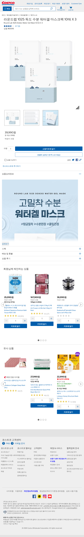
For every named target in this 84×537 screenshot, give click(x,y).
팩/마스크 (34, 15)
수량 (5, 148)
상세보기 (5, 244)
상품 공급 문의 (72, 452)
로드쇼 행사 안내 (56, 468)
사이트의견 (37, 462)
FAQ (35, 452)
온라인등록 (21, 462)
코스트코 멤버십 (24, 448)
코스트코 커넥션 (6, 468)
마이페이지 (21, 465)
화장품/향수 (24, 15)
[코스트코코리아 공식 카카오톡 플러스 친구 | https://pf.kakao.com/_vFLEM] (39, 497)
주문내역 (20, 469)
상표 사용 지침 (72, 491)
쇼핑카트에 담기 (49, 149)
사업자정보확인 (71, 508)
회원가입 (20, 452)
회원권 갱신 (21, 455)
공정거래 (70, 462)
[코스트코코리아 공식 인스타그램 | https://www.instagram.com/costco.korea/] (45, 497)
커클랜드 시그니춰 (7, 461)
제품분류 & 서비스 (7, 465)
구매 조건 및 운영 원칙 (74, 455)
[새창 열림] (5, 513)
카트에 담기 (15, 326)
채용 (2, 471)
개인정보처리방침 (31, 491)
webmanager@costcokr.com (30, 508)
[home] (8, 3)
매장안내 (53, 452)
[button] (52, 9)
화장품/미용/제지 (13, 15)
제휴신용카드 (21, 472)
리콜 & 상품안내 (39, 459)
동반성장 (70, 465)
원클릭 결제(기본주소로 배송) (48, 155)
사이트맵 (9, 491)
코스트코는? (5, 452)
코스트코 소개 (7, 448)
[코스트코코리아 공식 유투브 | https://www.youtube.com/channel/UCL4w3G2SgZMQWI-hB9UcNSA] (50, 497)
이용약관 (18, 491)
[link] (73, 159)
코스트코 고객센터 (11, 439)
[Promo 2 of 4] (41, 340)
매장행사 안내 (55, 465)
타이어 (52, 471)
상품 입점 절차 (72, 459)
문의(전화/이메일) (40, 455)
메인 (3, 15)
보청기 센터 (54, 455)
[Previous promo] (3, 305)
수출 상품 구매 (39, 465)
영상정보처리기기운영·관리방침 (52, 491)
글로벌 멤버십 (22, 475)
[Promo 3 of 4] (43, 340)
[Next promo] (81, 305)
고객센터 (38, 448)
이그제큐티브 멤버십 (24, 459)
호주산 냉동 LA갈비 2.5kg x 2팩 (41, 305)
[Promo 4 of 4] (45, 340)
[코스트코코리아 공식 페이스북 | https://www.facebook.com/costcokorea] (34, 497)
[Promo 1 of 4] (38, 340)
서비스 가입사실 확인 (10, 524)
